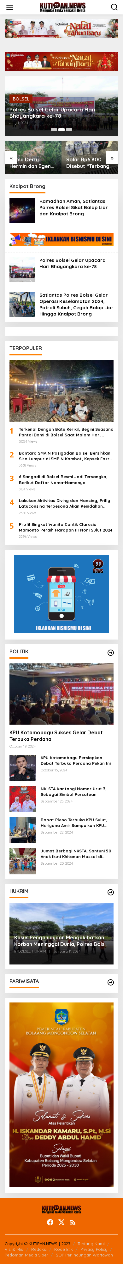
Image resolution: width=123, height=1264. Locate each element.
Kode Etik (63, 1249)
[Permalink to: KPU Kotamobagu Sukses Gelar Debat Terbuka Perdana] (61, 694)
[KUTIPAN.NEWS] (63, 7)
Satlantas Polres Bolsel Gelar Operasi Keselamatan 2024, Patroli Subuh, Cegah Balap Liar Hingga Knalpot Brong (76, 304)
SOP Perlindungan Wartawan (84, 1254)
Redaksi (39, 1249)
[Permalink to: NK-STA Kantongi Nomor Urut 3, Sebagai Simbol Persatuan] (22, 799)
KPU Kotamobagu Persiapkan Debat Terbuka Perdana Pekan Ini (76, 760)
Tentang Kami (91, 1243)
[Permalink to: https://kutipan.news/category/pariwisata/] (110, 982)
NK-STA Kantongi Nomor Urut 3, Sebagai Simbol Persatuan (74, 791)
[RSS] (73, 1222)
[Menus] (10, 7)
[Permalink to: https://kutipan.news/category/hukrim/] (110, 892)
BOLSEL (21, 99)
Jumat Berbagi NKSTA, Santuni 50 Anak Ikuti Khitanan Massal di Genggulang (76, 853)
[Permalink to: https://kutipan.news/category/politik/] (110, 652)
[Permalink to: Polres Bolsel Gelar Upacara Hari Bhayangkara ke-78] (22, 269)
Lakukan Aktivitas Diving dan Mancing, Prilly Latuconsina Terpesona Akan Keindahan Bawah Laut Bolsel (64, 503)
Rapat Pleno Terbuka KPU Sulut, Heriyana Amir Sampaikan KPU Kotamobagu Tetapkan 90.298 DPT (77, 822)
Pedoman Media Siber (26, 1254)
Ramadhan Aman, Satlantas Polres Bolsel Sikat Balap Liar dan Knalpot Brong (73, 207)
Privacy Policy (94, 1249)
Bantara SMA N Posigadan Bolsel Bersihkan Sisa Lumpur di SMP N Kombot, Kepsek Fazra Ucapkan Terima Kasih (65, 456)
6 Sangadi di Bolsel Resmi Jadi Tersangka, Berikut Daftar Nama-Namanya (63, 479)
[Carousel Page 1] (54, 129)
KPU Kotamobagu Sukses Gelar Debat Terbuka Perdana (56, 735)
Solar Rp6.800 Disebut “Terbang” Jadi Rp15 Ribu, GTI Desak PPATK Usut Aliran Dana (89, 163)
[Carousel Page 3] (69, 129)
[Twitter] (61, 1222)
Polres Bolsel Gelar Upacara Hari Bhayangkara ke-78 (52, 112)
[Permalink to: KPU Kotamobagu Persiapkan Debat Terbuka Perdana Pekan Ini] (22, 767)
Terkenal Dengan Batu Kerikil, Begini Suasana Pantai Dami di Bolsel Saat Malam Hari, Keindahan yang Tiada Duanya (66, 432)
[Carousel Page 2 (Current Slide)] (61, 129)
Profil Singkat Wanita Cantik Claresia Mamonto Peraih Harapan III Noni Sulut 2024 (65, 527)
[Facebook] (50, 1222)
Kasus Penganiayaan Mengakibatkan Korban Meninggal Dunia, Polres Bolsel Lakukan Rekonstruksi (61, 941)
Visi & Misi (14, 1249)
